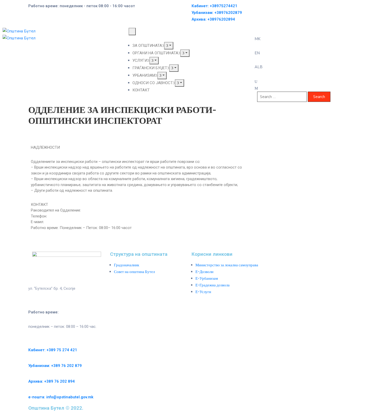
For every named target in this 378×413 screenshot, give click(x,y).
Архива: (213, 19)
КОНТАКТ (141, 90)
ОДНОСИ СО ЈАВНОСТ (152, 83)
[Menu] (168, 45)
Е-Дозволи (204, 271)
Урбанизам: (217, 12)
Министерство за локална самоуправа (226, 265)
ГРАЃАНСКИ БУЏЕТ (149, 68)
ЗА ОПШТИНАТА (147, 45)
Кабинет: (214, 6)
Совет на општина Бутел (134, 271)
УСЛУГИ (139, 60)
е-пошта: (60, 397)
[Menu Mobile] (132, 31)
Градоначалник (126, 265)
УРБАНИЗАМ (143, 75)
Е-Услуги (203, 291)
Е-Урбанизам (206, 278)
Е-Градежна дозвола (212, 285)
